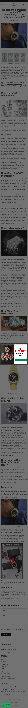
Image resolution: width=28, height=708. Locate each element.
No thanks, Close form (20, 362)
